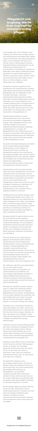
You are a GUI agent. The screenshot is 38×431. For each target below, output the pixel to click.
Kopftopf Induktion (11, 86)
